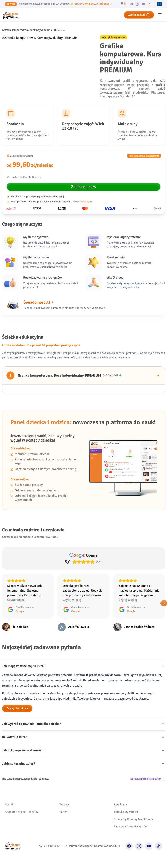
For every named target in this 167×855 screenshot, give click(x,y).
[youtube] (143, 4)
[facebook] (132, 4)
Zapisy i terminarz (17, 708)
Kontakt (9, 804)
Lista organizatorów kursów (130, 826)
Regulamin (120, 804)
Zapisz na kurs (136, 14)
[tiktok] (149, 4)
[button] (3, 603)
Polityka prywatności (127, 812)
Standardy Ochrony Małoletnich (133, 819)
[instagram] (137, 4)
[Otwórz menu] (160, 15)
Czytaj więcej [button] (16, 600)
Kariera (63, 812)
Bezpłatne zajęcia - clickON (21, 812)
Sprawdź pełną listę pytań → (147, 778)
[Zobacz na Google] (6, 627)
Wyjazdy (64, 804)
